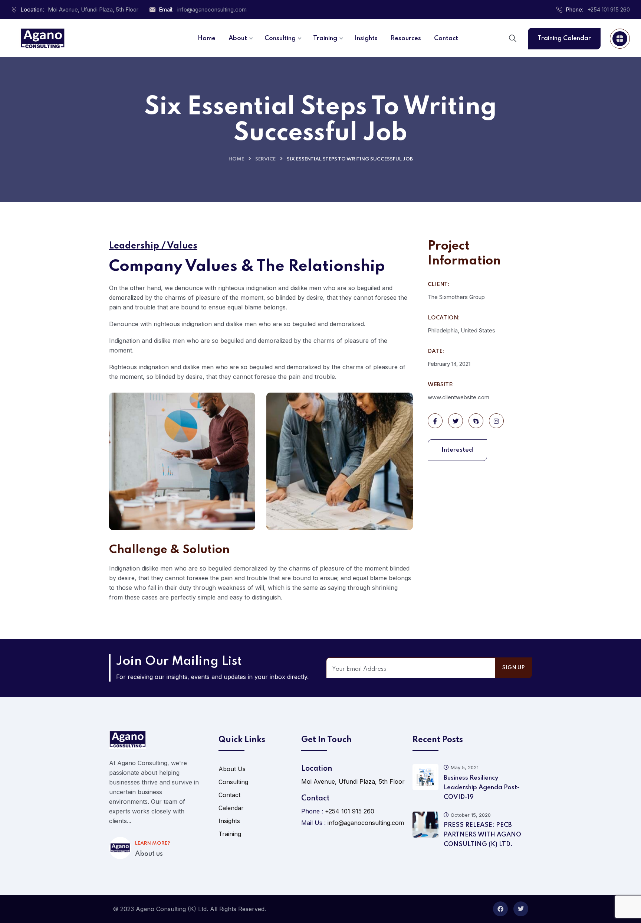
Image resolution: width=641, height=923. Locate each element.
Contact (229, 795)
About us (149, 854)
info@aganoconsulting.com (212, 9)
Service (265, 159)
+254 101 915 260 (608, 9)
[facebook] (500, 908)
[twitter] (520, 908)
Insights (229, 821)
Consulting (233, 782)
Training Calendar (564, 38)
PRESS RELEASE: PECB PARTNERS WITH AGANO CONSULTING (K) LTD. (482, 835)
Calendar (231, 808)
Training (229, 834)
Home (236, 159)
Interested (457, 450)
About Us (232, 769)
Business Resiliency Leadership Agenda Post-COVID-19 (482, 787)
